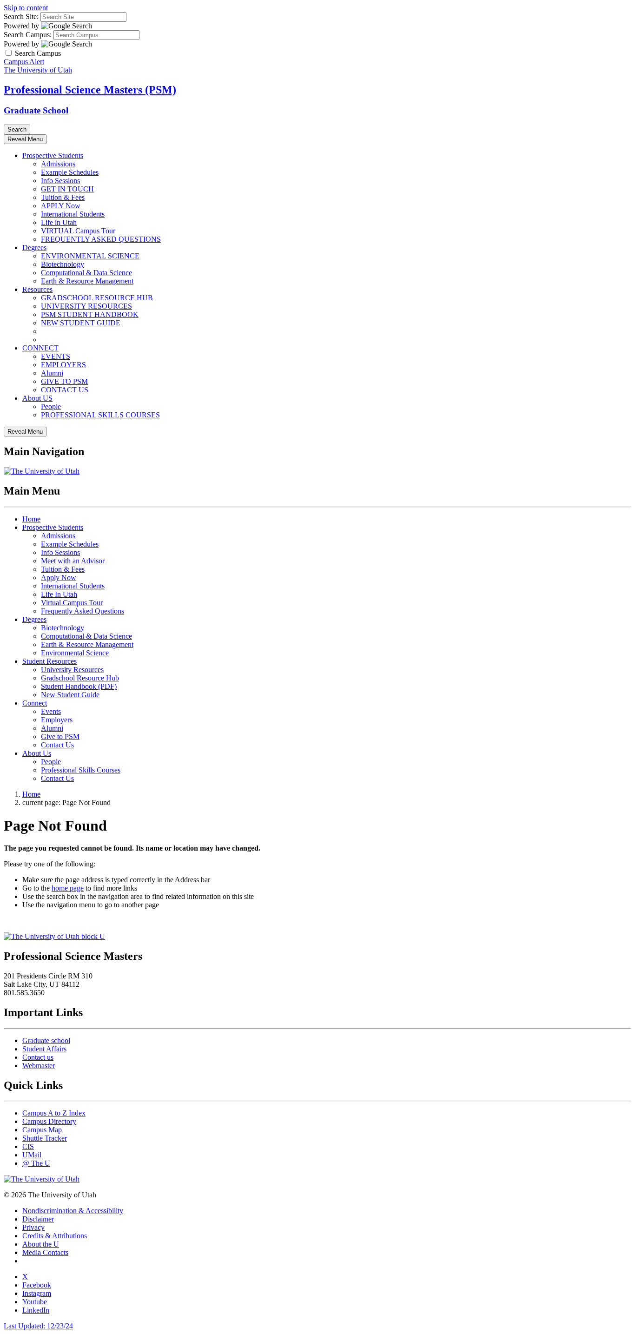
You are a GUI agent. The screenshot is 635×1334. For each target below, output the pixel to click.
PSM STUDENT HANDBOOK (90, 314)
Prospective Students (52, 155)
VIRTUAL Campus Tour (78, 231)
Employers (57, 720)
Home (31, 519)
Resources (37, 289)
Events (51, 711)
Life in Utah (59, 222)
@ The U (36, 1163)
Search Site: (21, 16)
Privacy (33, 1227)
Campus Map (42, 1130)
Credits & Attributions (54, 1236)
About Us (36, 753)
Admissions (58, 164)
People (51, 406)
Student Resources (49, 661)
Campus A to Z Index (54, 1113)
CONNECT (40, 348)
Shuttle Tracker (44, 1138)
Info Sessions (60, 181)
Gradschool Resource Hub (80, 678)
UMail (31, 1155)
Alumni (52, 373)
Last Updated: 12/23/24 (38, 1326)
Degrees (34, 247)
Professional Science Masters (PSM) (90, 90)
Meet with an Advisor (73, 561)
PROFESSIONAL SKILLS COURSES (100, 415)
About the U (40, 1244)
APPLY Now (60, 206)
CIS (28, 1146)
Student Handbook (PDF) (79, 686)
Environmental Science (75, 653)
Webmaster (38, 1066)
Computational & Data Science (86, 273)
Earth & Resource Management (87, 281)
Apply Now (58, 577)
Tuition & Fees (63, 197)
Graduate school (46, 1040)
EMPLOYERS (63, 365)
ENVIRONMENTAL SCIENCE (90, 256)
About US (37, 398)
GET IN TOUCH (67, 189)
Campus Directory (49, 1121)
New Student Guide (70, 695)
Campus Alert (24, 62)
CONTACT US (64, 390)
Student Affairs (44, 1049)
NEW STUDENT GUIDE (80, 323)
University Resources (72, 670)
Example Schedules (70, 172)
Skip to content (26, 8)
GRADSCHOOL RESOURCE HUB (97, 298)
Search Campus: (28, 35)
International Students (73, 214)
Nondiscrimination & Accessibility (72, 1211)
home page (68, 888)
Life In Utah (59, 594)
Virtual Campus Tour (72, 603)
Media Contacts (45, 1252)
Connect (34, 703)
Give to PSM (60, 736)
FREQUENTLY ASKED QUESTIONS (101, 239)
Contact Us (57, 745)
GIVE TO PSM (64, 381)
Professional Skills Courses (80, 770)
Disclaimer (38, 1219)
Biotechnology (62, 264)
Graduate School (36, 110)
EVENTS (55, 356)
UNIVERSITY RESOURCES (86, 306)
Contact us (37, 1057)
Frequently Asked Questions (82, 611)
